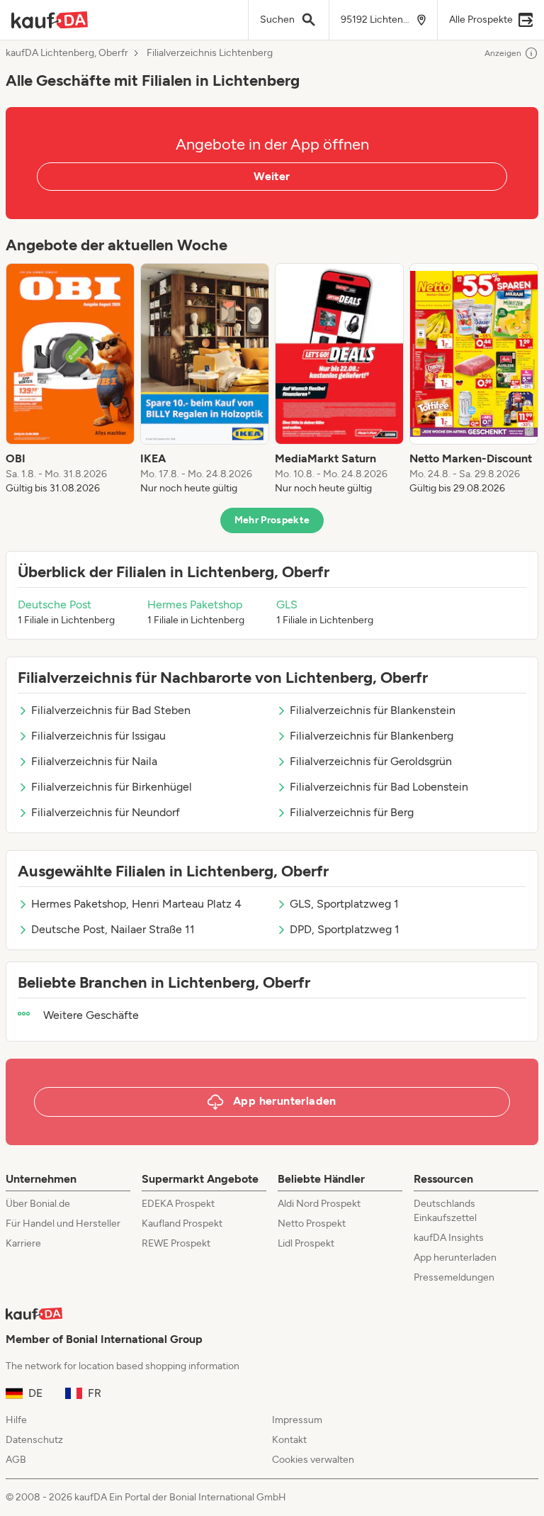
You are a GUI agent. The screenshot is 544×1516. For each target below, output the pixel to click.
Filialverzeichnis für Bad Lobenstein (379, 786)
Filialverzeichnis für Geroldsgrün (371, 761)
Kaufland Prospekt (182, 1223)
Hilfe (16, 1420)
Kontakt (289, 1440)
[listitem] (70, 379)
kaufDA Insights (449, 1238)
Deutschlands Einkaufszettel (445, 1211)
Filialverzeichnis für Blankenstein (372, 710)
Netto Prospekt (312, 1223)
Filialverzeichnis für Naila (94, 761)
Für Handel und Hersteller (63, 1223)
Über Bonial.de (38, 1204)
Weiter (272, 176)
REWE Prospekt (176, 1243)
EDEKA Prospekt (178, 1204)
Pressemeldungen (454, 1277)
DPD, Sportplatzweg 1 (345, 929)
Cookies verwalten (313, 1460)
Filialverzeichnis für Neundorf (105, 812)
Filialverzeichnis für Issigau (98, 735)
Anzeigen (502, 53)
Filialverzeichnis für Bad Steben (111, 710)
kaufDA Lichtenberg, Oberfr (67, 53)
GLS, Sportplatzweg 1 (344, 903)
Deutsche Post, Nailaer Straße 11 (113, 929)
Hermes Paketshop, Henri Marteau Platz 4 (136, 903)
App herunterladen (455, 1258)
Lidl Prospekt (306, 1243)
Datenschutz (34, 1440)
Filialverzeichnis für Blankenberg (371, 735)
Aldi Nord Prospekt (319, 1204)
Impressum (297, 1420)
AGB (16, 1460)
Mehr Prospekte (272, 520)
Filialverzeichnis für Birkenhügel (111, 786)
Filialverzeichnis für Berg (352, 812)
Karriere (23, 1243)
